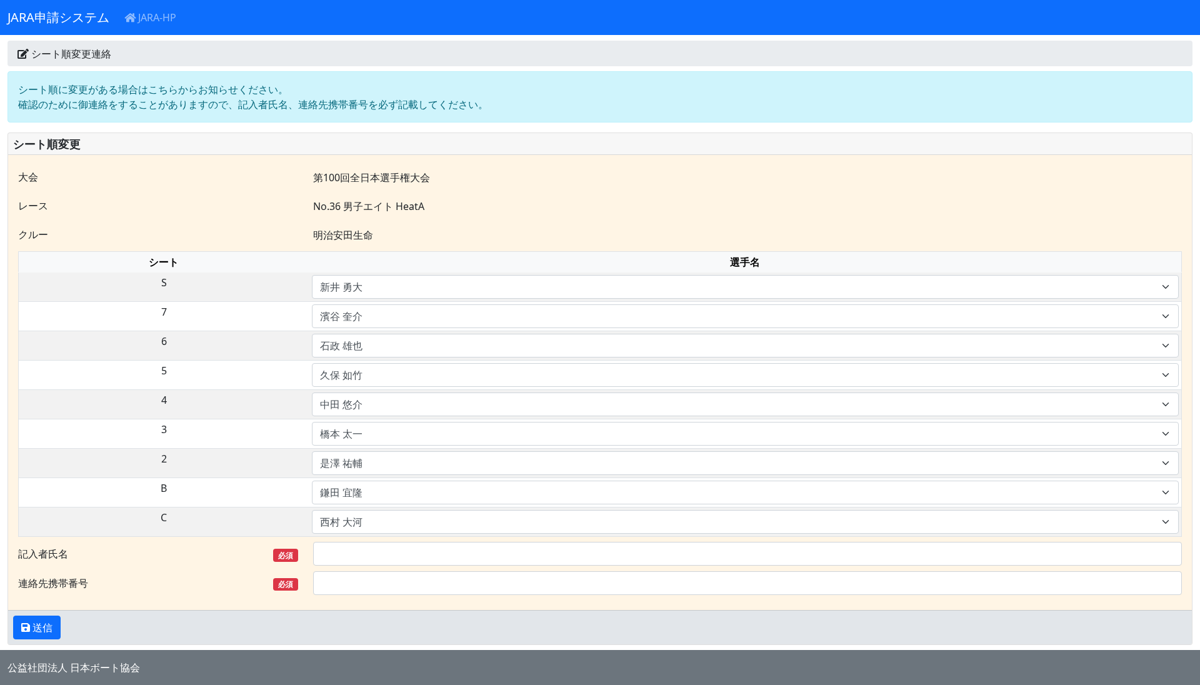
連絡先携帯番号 (155, 583)
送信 (41, 627)
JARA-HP (156, 17)
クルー (33, 234)
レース (33, 205)
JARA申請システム (58, 17)
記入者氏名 (155, 554)
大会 (28, 177)
